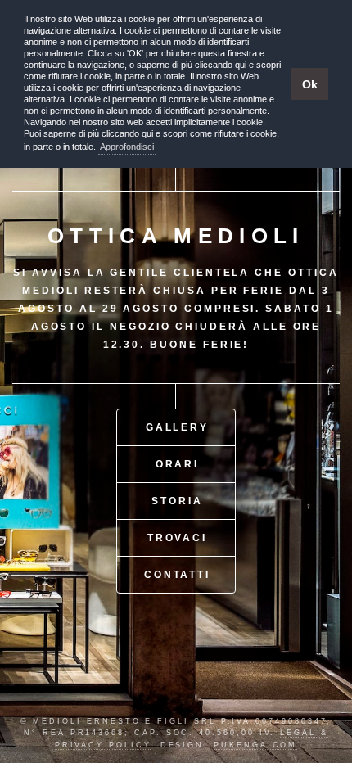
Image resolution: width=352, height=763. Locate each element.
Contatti (177, 574)
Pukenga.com (255, 745)
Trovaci (177, 537)
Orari (178, 463)
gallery (178, 427)
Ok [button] (310, 84)
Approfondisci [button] (127, 146)
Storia (177, 500)
